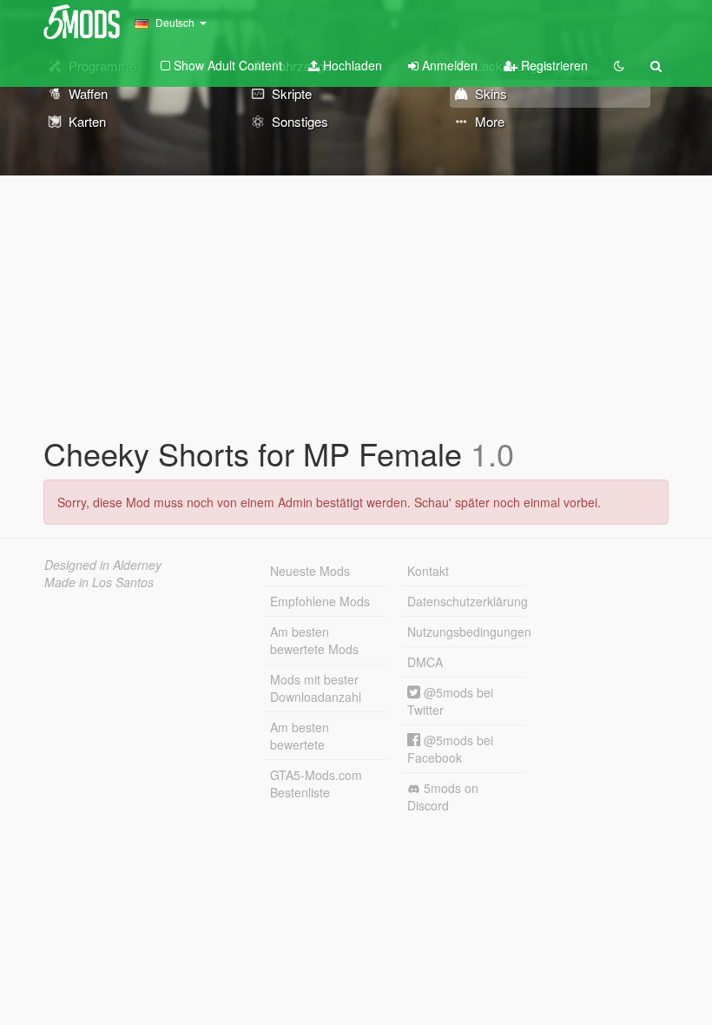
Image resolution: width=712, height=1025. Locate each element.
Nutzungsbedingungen (466, 631)
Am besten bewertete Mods (314, 640)
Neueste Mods (310, 570)
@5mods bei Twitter (450, 701)
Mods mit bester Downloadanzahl (315, 688)
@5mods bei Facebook (450, 748)
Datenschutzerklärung (466, 601)
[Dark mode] (619, 65)
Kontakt (428, 570)
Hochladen (351, 65)
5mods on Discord (442, 796)
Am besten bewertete (299, 735)
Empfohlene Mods (320, 601)
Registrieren (553, 65)
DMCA (425, 662)
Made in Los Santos (99, 582)
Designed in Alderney (103, 564)
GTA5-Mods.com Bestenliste (316, 783)
